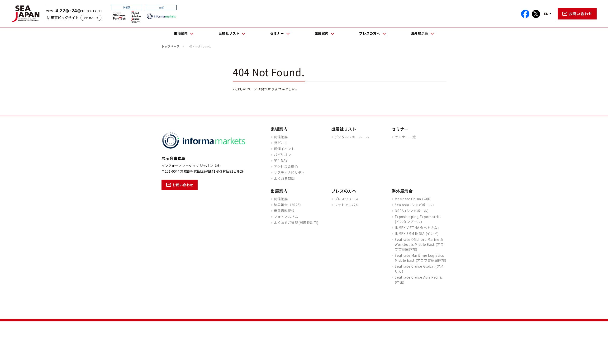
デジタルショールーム (351, 136)
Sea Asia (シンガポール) (414, 204)
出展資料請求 (284, 210)
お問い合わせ (580, 13)
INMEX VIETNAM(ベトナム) (417, 227)
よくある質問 (284, 178)
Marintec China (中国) (413, 198)
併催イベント (284, 148)
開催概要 (281, 136)
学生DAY (281, 160)
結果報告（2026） (288, 204)
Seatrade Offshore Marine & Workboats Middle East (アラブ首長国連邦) (419, 244)
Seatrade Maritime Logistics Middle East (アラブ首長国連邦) (420, 258)
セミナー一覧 (405, 136)
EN (546, 13)
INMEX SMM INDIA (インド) (417, 233)
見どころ (281, 142)
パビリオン (282, 154)
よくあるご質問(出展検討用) (296, 222)
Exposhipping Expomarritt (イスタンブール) (418, 219)
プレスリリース (346, 198)
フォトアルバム (286, 216)
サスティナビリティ (289, 172)
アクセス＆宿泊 (286, 166)
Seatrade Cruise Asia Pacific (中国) (419, 280)
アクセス (89, 17)
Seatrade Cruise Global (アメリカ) (419, 269)
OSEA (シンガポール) (411, 210)
